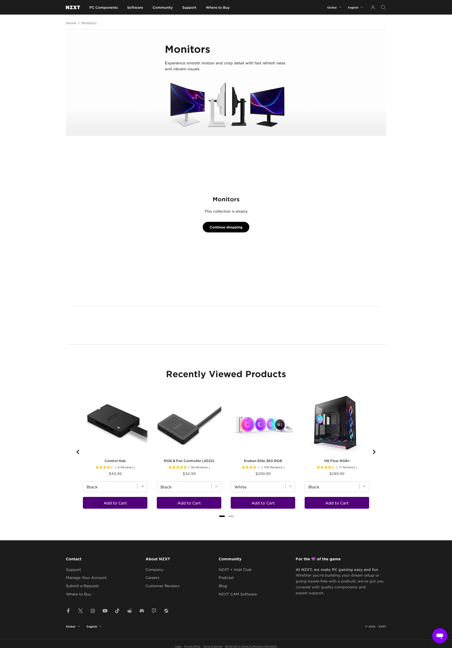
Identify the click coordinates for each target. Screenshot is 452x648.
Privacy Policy (192, 646)
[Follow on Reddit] (129, 610)
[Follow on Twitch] (154, 610)
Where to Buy (218, 7)
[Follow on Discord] (141, 610)
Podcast (226, 577)
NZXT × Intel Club (235, 569)
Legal (178, 646)
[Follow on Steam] (166, 610)
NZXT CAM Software (238, 594)
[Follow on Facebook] (68, 610)
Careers (152, 577)
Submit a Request (82, 585)
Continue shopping (226, 227)
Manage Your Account (86, 577)
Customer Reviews (162, 585)
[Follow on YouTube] (105, 610)
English (353, 7)
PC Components (103, 7)
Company (154, 569)
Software (135, 7)
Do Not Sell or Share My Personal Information (251, 646)
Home (71, 23)
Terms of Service (212, 646)
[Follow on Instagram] (92, 610)
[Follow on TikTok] (117, 610)
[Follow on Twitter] (80, 610)
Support (189, 7)
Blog (223, 585)
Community (163, 7)
